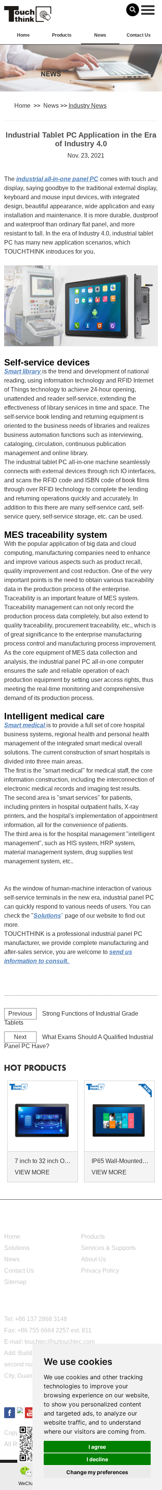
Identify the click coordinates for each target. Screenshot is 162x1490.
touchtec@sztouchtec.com (59, 1341)
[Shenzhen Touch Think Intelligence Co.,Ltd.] (27, 18)
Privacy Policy (100, 1270)
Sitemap (15, 1282)
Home (23, 35)
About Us (93, 1259)
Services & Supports (108, 1248)
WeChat (26, 1483)
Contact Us (139, 35)
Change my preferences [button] (97, 1472)
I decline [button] (97, 1459)
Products (62, 35)
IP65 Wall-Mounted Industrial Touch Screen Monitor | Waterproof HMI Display (121, 1161)
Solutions (16, 1248)
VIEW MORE (32, 1172)
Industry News (88, 105)
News (100, 35)
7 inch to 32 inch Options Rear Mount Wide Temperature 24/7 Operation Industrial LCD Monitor (44, 1161)
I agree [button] (97, 1447)
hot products (35, 1068)
